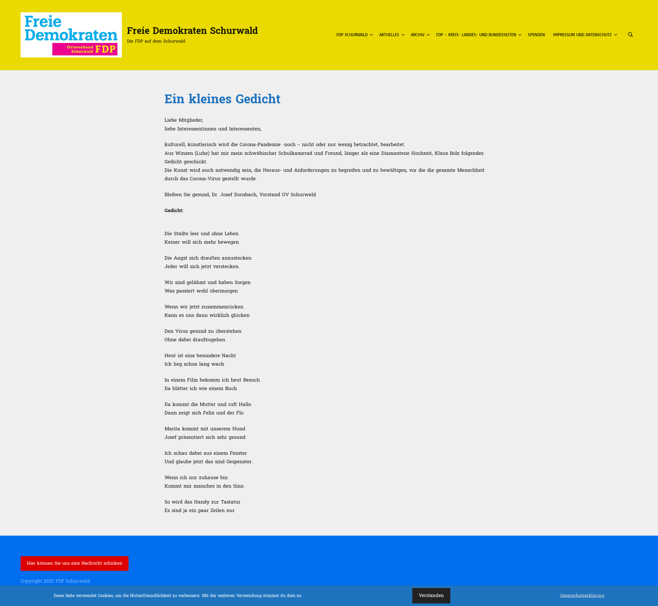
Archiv (417, 34)
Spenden (536, 34)
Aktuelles (389, 34)
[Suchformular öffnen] (630, 34)
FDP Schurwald (352, 34)
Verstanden (431, 595)
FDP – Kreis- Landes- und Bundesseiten (476, 34)
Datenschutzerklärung (582, 595)
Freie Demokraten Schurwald (192, 31)
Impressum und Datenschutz (582, 34)
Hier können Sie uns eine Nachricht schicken (74, 563)
